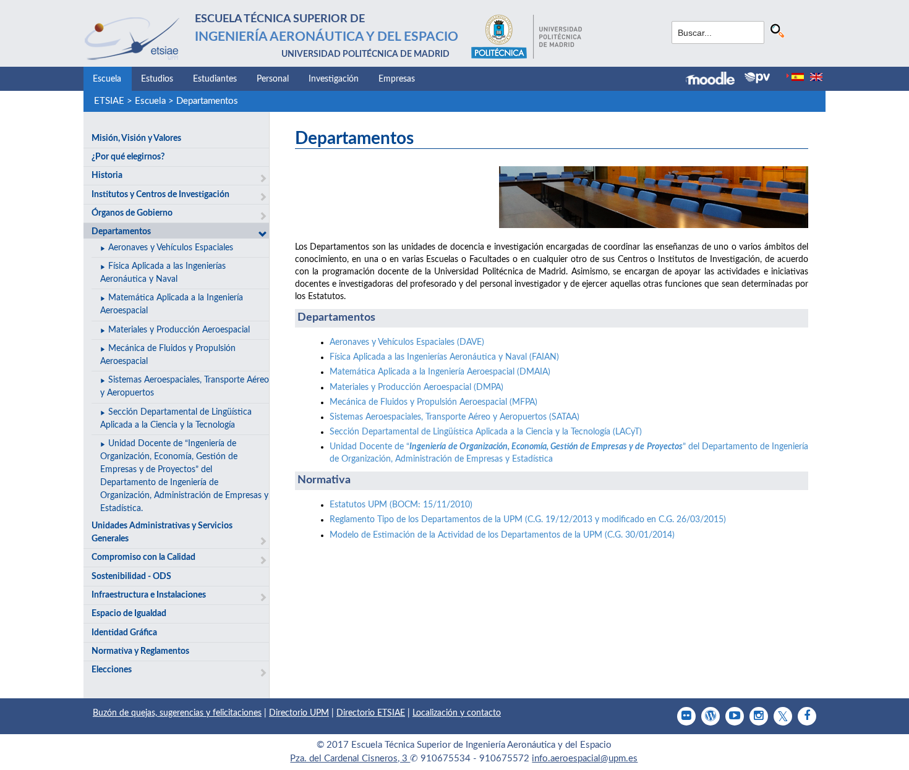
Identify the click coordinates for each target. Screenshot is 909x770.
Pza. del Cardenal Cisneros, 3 (350, 758)
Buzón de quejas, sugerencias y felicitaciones (177, 713)
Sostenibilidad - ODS (131, 576)
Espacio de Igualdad (129, 613)
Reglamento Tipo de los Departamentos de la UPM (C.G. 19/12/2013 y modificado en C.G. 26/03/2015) (528, 519)
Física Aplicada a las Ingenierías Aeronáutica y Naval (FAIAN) (444, 357)
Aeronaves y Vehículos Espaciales (170, 247)
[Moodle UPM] (715, 79)
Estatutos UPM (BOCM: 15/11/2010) (401, 505)
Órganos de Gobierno (132, 213)
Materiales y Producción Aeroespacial (179, 330)
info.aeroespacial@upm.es (585, 758)
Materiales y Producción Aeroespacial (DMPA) (416, 387)
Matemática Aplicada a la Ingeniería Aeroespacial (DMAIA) (440, 372)
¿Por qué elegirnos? (128, 157)
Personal (273, 79)
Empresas (396, 79)
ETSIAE (109, 101)
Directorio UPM (299, 713)
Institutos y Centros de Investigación (160, 194)
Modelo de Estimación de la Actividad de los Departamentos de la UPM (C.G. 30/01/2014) (502, 535)
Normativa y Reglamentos (140, 651)
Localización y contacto (456, 713)
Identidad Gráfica (124, 632)
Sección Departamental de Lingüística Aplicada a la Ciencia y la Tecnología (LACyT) (486, 432)
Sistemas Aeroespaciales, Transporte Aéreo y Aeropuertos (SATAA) (454, 417)
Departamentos (207, 101)
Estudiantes (215, 79)
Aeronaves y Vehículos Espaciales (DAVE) (407, 342)
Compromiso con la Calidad (143, 557)
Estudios (157, 79)
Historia (107, 175)
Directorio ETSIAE (370, 713)
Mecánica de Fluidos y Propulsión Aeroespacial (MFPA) (433, 402)
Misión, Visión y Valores (136, 138)
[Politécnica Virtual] (757, 78)
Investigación (334, 79)
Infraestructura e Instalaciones (149, 595)
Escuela (107, 79)
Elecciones (112, 670)
